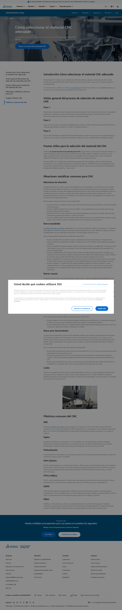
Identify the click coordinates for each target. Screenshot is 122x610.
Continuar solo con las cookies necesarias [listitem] (95, 284)
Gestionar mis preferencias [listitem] (82, 308)
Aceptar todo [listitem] (102, 308)
